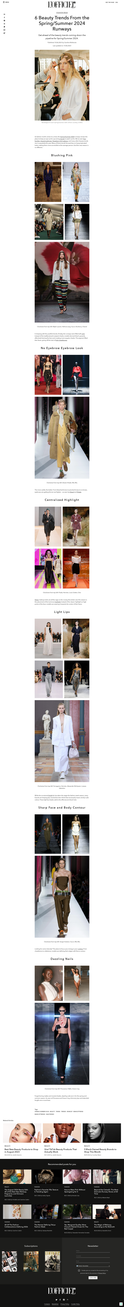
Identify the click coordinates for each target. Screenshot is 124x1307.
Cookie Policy (75, 1304)
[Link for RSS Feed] (67, 1300)
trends (62, 139)
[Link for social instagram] (64, 1300)
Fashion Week (62, 13)
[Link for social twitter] (56, 1300)
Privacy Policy (102, 1273)
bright (50, 795)
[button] (60, 1262)
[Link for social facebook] (60, 1300)
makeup (69, 1111)
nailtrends (50, 1114)
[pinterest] (4, 20)
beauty (52, 1111)
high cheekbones (61, 340)
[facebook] (4, 17)
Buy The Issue (110, 2)
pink (83, 334)
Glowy (37, 600)
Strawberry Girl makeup (60, 141)
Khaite (79, 492)
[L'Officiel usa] (62, 5)
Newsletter (55, 1304)
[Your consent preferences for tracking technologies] (121, 1304)
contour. (80, 949)
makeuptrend (78, 1111)
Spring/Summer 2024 (67, 137)
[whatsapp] (4, 30)
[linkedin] (4, 23)
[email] (4, 14)
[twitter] (4, 27)
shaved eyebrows (46, 141)
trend (58, 1111)
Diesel (72, 492)
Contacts (47, 1304)
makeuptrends (40, 1114)
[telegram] (4, 33)
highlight (58, 602)
